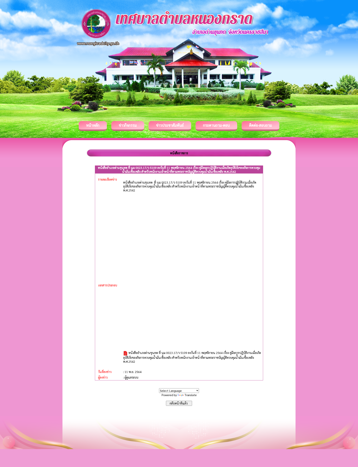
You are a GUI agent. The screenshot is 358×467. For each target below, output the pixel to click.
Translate (190, 395)
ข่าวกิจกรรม (128, 125)
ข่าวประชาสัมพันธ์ (170, 125)
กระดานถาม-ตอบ (216, 125)
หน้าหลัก (92, 125)
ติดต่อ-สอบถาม (260, 125)
